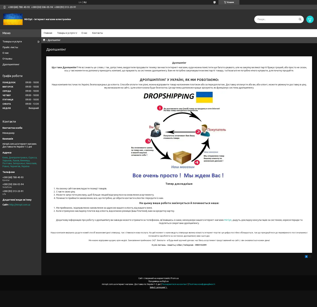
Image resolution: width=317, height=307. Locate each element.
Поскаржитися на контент (174, 284)
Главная (48, 33)
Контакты (97, 33)
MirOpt (227, 220)
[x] (310, 257)
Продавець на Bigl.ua (158, 281)
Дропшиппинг (10, 64)
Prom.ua (175, 278)
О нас (84, 33)
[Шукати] (300, 19)
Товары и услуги (66, 33)
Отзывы (7, 58)
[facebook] (306, 257)
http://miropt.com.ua (19, 204)
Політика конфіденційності (202, 284)
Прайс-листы (10, 47)
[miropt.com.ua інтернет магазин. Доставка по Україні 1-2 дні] (13, 19)
